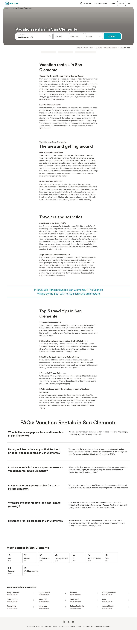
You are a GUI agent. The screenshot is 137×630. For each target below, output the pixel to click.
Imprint (61, 626)
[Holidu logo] (15, 3)
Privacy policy (76, 626)
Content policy (88, 626)
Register (121, 3)
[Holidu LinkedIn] (68, 622)
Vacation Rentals (82, 48)
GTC (67, 626)
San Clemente (125, 48)
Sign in (113, 3)
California (99, 48)
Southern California (110, 48)
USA (91, 48)
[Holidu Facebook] (73, 622)
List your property (101, 3)
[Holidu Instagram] (64, 622)
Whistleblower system (102, 626)
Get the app (87, 3)
